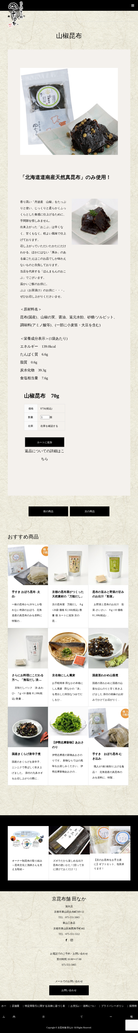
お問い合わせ (69, 990)
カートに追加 (44, 442)
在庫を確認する (49, 426)
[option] (29, 853)
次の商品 (90, 511)
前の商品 (48, 511)
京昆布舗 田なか (69, 898)
